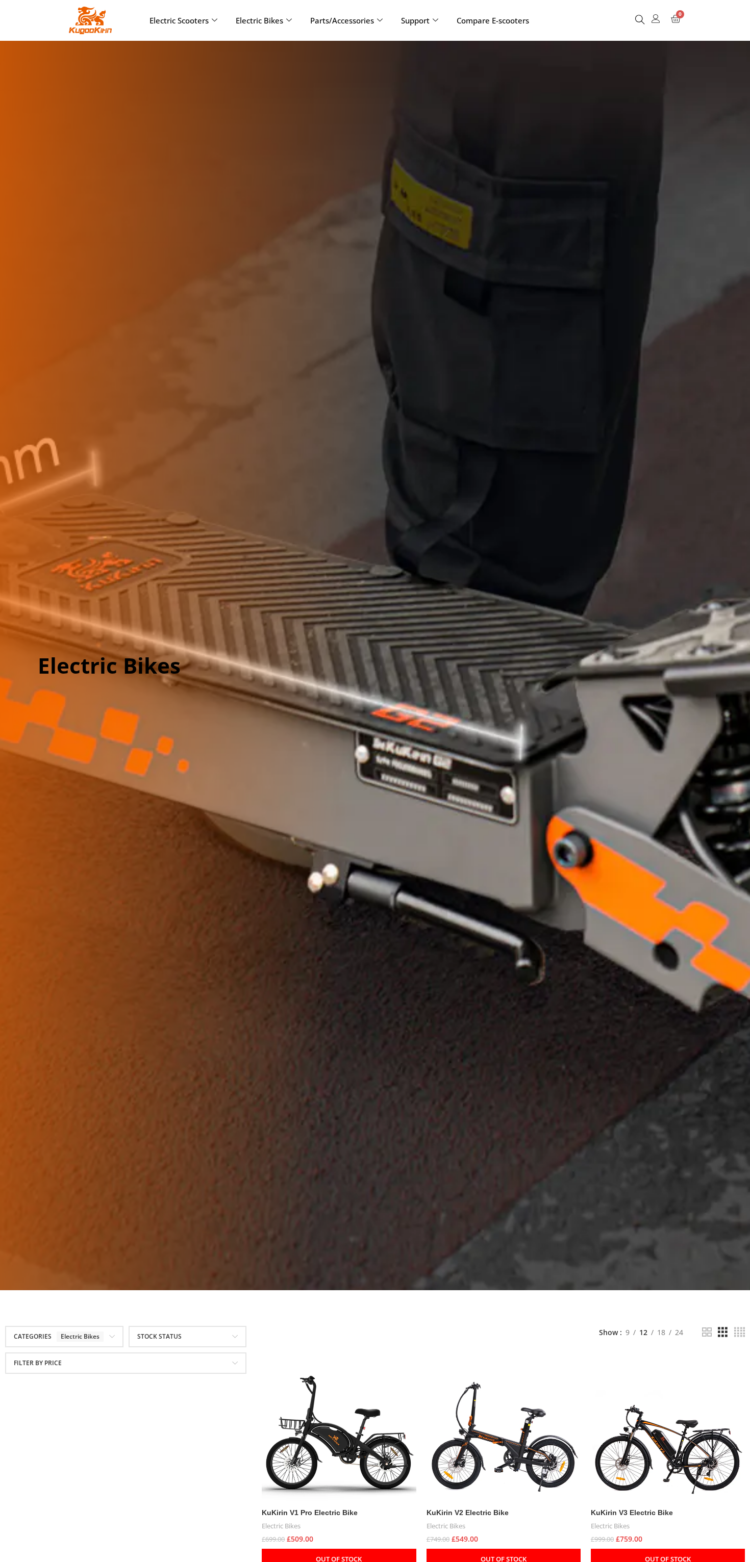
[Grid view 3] (723, 1332)
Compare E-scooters (493, 20)
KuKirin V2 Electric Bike (468, 1512)
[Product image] (339, 1426)
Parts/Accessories (342, 20)
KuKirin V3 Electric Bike (632, 1512)
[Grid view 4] (739, 1332)
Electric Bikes (259, 20)
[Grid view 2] (707, 1332)
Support (415, 20)
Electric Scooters (179, 20)
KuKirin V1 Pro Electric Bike (310, 1512)
